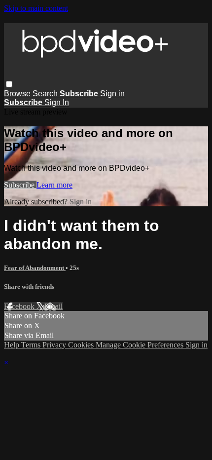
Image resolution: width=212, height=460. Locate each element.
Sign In (56, 102)
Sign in (112, 93)
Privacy (55, 345)
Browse (18, 93)
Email (53, 306)
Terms (31, 345)
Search (46, 93)
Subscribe (20, 185)
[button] (9, 84)
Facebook (20, 306)
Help (12, 345)
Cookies (82, 345)
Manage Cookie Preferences (140, 345)
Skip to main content (36, 8)
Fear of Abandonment (35, 267)
